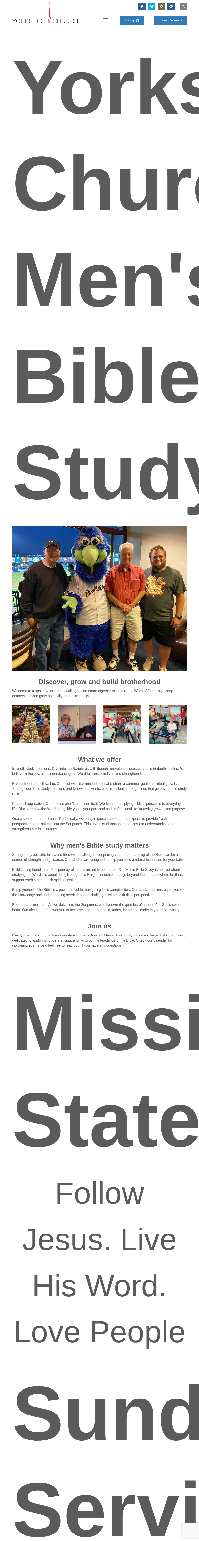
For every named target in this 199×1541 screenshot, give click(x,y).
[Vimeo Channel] (151, 6)
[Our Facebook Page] (142, 6)
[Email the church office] (171, 6)
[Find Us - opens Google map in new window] (161, 6)
